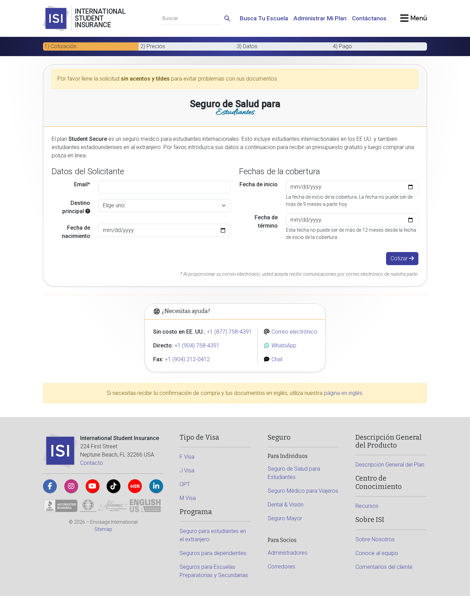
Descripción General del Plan (389, 464)
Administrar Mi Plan (319, 18)
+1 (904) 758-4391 (197, 345)
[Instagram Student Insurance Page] (71, 486)
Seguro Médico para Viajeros (303, 491)
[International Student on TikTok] (113, 486)
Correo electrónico (293, 331)
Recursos (366, 506)
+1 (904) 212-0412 (187, 359)
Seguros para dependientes (213, 553)
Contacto (91, 463)
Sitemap (103, 529)
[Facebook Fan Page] (50, 486)
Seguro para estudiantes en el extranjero (213, 535)
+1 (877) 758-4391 (229, 331)
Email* (82, 184)
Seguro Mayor (285, 518)
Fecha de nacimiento (76, 231)
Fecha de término (266, 221)
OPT (185, 484)
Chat (276, 359)
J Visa (187, 470)
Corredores (281, 566)
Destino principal (76, 207)
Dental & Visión (285, 504)
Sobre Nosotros (375, 539)
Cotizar (400, 258)
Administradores (287, 553)
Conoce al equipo (376, 553)
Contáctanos (369, 18)
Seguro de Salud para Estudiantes (294, 473)
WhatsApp (283, 345)
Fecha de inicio (258, 184)
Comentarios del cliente (384, 567)
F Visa (187, 456)
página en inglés (343, 393)
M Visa (188, 498)
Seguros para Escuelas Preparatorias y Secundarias (214, 571)
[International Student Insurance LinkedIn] (156, 486)
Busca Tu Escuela (264, 18)
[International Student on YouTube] (92, 486)
